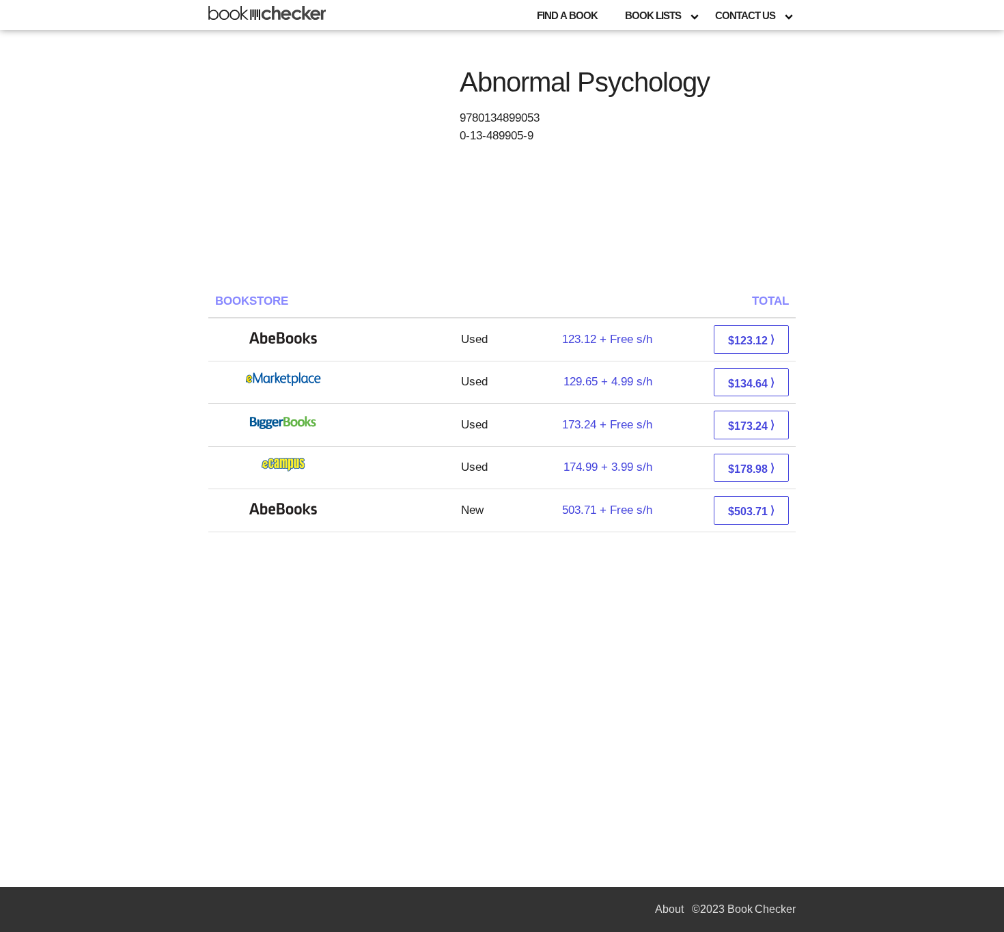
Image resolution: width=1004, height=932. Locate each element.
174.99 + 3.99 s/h (607, 467)
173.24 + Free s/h (607, 424)
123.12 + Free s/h (607, 339)
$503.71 (751, 510)
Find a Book (567, 15)
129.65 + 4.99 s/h (607, 381)
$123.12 (751, 339)
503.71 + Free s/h (607, 510)
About (669, 909)
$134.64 (751, 382)
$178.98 (751, 468)
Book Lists (653, 15)
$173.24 (751, 425)
